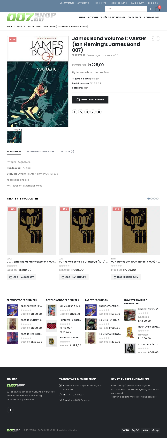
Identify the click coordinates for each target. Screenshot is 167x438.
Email (99, 111)
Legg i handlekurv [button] (23, 277)
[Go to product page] (12, 310)
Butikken (92, 17)
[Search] (142, 9)
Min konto (100, 3)
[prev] (153, 38)
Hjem (82, 17)
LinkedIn (87, 111)
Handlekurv (137, 3)
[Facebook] (150, 8)
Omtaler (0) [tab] (67, 151)
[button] (148, 199)
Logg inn (153, 3)
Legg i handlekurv (92, 99)
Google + (93, 111)
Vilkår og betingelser (112, 17)
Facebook (74, 111)
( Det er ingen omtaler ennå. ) (102, 55)
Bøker (85, 87)
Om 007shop (134, 17)
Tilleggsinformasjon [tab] (40, 151)
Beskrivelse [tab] (14, 151)
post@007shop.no (80, 400)
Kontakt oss (151, 17)
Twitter (80, 111)
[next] (158, 38)
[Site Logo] (31, 17)
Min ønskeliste (119, 3)
